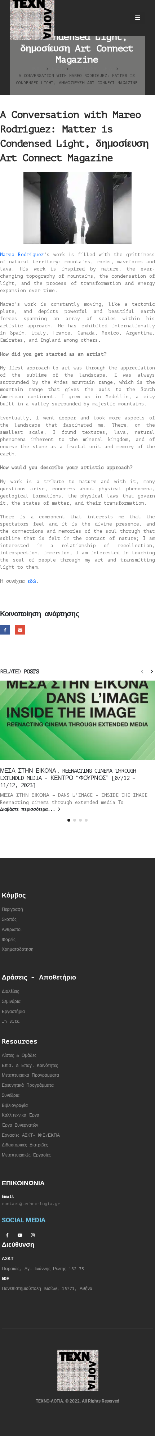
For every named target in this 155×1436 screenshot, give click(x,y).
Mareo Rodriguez (22, 254)
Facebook (5, 630)
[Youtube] (20, 1235)
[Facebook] (7, 1235)
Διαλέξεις (10, 991)
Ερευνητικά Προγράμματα (28, 1085)
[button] (142, 671)
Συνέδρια (10, 1095)
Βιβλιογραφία (15, 1105)
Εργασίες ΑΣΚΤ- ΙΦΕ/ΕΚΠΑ (31, 1135)
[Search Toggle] (118, 18)
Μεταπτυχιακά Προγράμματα (30, 1075)
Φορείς (8, 939)
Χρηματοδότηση (18, 949)
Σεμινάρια (11, 1001)
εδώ (32, 581)
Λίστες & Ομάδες (19, 1055)
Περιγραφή (12, 909)
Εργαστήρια (13, 1011)
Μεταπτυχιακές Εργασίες (26, 1155)
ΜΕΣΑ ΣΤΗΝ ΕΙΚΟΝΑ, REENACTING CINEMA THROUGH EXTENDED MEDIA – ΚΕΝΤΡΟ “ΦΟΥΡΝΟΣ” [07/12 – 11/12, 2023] (68, 778)
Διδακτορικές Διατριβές (25, 1145)
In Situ (10, 1021)
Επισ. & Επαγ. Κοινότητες (30, 1065)
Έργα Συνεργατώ (19, 1125)
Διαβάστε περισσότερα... (29, 809)
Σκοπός (9, 919)
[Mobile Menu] (137, 18)
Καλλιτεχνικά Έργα (20, 1115)
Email (20, 630)
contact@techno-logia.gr (31, 1203)
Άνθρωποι (12, 929)
